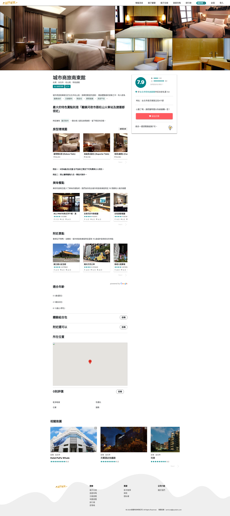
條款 (125, 493)
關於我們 (161, 490)
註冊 (213, 3)
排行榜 (188, 3)
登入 (222, 3)
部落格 (92, 505)
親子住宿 (164, 3)
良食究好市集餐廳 (91, 213)
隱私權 (126, 496)
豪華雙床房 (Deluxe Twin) (64, 154)
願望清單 (201, 3)
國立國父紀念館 (60, 264)
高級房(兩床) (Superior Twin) (96, 154)
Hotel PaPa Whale (60, 458)
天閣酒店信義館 (108, 458)
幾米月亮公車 (89, 264)
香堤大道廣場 (119, 264)
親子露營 (152, 3)
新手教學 (127, 490)
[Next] (76, 142)
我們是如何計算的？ (156, 84)
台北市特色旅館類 (147, 92)
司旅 (153, 458)
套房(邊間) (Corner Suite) (125, 154)
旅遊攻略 (177, 3)
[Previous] (55, 142)
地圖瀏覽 (93, 499)
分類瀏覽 (93, 496)
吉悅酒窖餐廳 (119, 213)
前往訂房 (155, 116)
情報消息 (139, 3)
